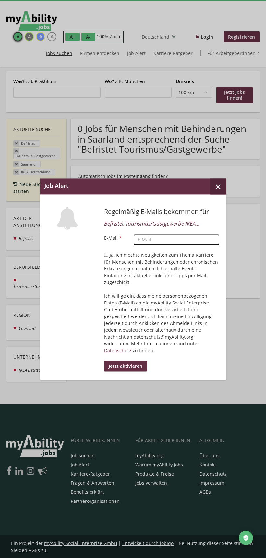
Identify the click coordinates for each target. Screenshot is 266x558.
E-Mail (113, 238)
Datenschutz (117, 350)
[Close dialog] (218, 186)
